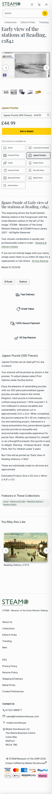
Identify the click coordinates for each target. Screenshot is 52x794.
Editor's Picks (28, 22)
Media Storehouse (35, 763)
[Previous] (5, 68)
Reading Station (9, 504)
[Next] (46, 68)
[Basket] (39, 4)
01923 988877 (13, 710)
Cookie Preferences (13, 691)
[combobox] (22, 13)
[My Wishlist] (32, 4)
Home (5, 501)
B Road (8, 281)
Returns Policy (10, 672)
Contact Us (8, 703)
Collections (10, 22)
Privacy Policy (9, 666)
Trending (44, 22)
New (4, 647)
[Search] (45, 13)
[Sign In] (46, 4)
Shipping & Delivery (12, 678)
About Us (7, 622)
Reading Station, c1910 (16, 565)
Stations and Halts (17, 501)
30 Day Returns (40, 260)
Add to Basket (26, 131)
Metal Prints (8, 685)
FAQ (4, 659)
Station (23, 281)
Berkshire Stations (34, 501)
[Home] (12, 4)
